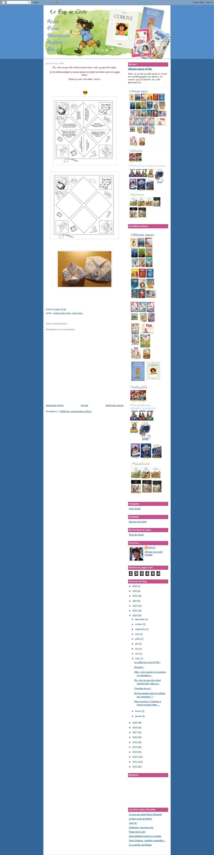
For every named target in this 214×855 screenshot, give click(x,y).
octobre (139, 624)
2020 (135, 615)
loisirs (68, 313)
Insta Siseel (134, 508)
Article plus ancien (114, 405)
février (138, 711)
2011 (135, 762)
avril (137, 653)
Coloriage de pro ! (142, 688)
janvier (138, 716)
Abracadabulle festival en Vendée (145, 836)
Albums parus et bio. (140, 68)
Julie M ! (133, 823)
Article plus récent (54, 405)
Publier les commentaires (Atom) (75, 411)
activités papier (59, 313)
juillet (138, 639)
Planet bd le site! (137, 832)
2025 (135, 591)
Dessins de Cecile (137, 521)
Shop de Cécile (136, 534)
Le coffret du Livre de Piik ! (147, 662)
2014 (135, 747)
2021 (135, 610)
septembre (140, 629)
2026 (135, 586)
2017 (135, 732)
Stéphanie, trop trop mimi (141, 827)
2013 (135, 752)
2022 (135, 606)
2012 (135, 757)
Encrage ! (139, 667)
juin (137, 644)
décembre (140, 619)
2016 (135, 737)
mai (137, 649)
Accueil (84, 405)
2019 (135, 723)
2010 (135, 767)
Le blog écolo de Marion (140, 819)
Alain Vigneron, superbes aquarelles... (147, 840)
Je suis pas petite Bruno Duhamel (145, 814)
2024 (135, 596)
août (137, 634)
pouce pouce (77, 313)
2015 (135, 742)
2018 (135, 727)
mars (138, 658)
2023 (135, 601)
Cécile (151, 548)
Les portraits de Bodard (140, 845)
